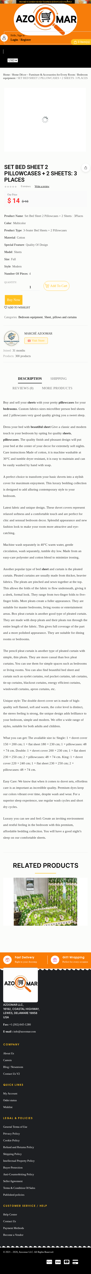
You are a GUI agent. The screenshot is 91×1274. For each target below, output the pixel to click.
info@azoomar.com (25, 1031)
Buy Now (13, 300)
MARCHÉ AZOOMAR (38, 333)
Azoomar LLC (26, 1252)
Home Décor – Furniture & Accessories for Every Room (43, 74)
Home (6, 74)
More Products (57, 388)
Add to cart (58, 286)
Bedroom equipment (30, 317)
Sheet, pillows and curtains (60, 317)
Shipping (58, 378)
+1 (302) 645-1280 (20, 1024)
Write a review (42, 186)
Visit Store (38, 340)
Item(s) (84, 42)
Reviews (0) (22, 388)
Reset (22, 60)
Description (30, 378)
